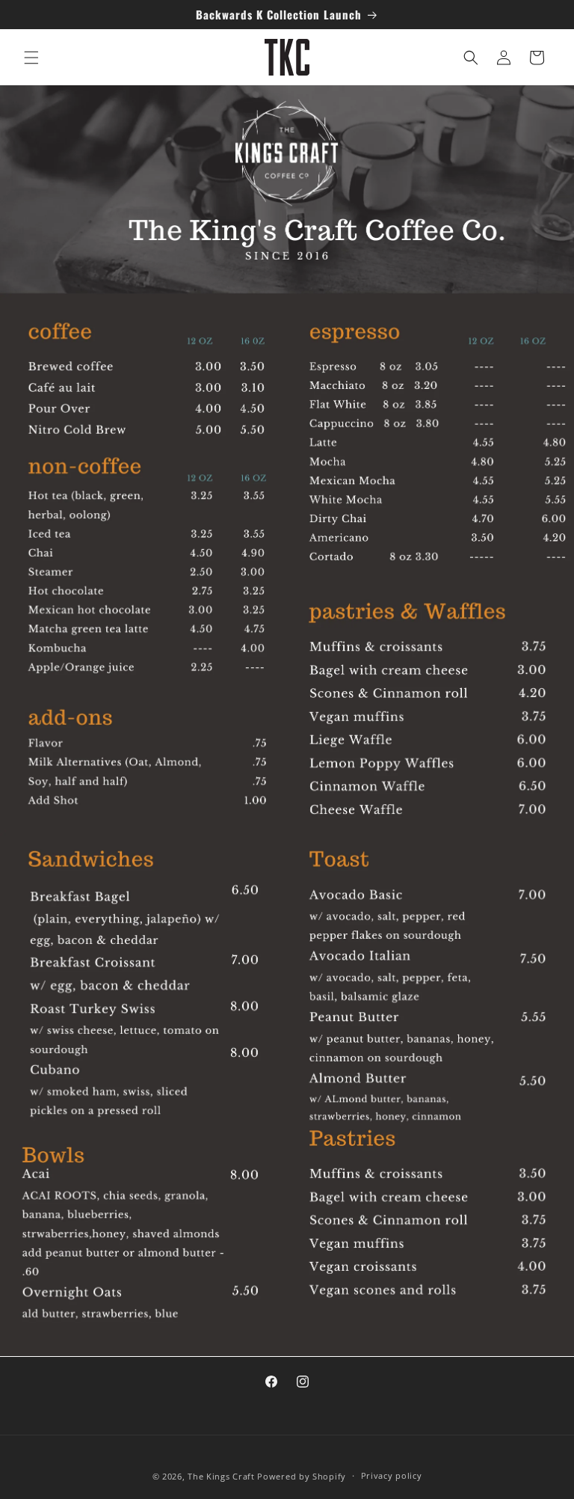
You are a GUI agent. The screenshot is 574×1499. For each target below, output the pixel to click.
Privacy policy (391, 1475)
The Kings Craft (222, 1476)
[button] (31, 57)
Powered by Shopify (301, 1476)
